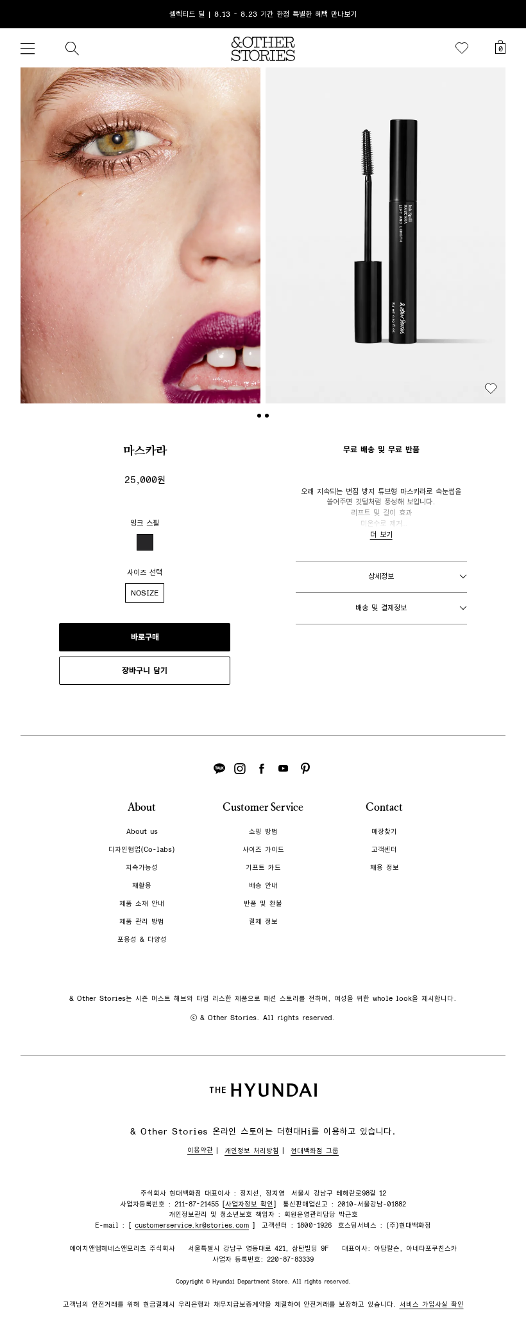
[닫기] (504, 14)
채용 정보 (384, 867)
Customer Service (263, 807)
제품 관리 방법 (141, 921)
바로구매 (145, 637)
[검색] (72, 48)
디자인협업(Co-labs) (141, 849)
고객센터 (384, 849)
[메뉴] (27, 48)
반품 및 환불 (263, 903)
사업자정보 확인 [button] (249, 1204)
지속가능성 (142, 867)
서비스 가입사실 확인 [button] (432, 1304)
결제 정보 (263, 921)
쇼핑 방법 (263, 831)
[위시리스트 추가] (490, 388)
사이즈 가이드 (263, 849)
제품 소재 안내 (141, 903)
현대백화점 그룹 (315, 1150)
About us (142, 831)
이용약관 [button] (200, 1150)
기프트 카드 (263, 867)
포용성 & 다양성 (142, 939)
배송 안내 (263, 885)
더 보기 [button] (381, 534)
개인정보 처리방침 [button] (252, 1150)
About (142, 807)
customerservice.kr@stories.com (192, 1225)
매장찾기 (384, 831)
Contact (384, 807)
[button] (140, 235)
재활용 (141, 885)
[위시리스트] (462, 48)
